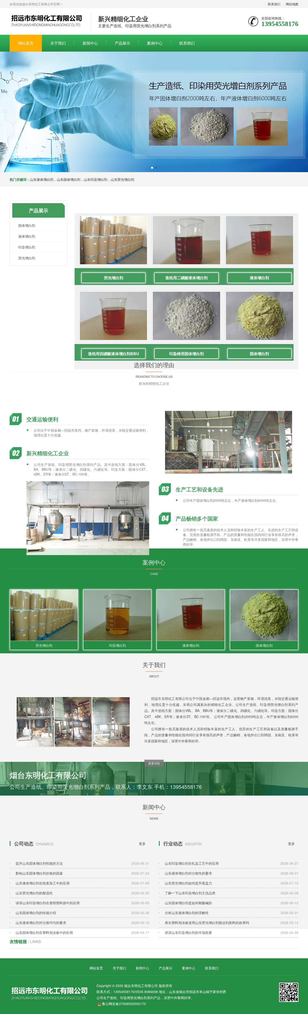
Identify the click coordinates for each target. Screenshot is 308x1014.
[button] (152, 168)
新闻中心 (90, 43)
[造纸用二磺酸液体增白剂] (186, 232)
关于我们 (58, 43)
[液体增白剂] (259, 232)
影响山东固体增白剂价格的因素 (82, 859)
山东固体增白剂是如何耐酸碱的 (231, 889)
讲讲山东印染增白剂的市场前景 (231, 919)
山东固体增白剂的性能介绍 (82, 899)
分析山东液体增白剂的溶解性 (231, 899)
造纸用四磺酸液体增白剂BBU (113, 332)
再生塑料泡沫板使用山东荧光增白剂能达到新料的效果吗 (231, 909)
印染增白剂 (26, 238)
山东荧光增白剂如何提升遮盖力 (231, 869)
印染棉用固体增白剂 (186, 332)
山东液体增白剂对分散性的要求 (231, 859)
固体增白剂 (26, 216)
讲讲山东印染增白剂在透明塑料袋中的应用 (82, 889)
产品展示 (122, 43)
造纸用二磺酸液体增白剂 (186, 256)
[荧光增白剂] (113, 232)
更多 (142, 830)
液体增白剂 (26, 227)
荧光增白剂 (26, 248)
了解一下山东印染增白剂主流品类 (231, 879)
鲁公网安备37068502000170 (124, 1003)
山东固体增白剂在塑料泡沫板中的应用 (82, 919)
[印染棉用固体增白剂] (186, 308)
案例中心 (154, 43)
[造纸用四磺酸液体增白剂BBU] (113, 308)
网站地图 (292, 4)
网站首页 (25, 43)
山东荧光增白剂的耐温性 (82, 879)
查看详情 (154, 753)
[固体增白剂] (259, 308)
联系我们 (274, 4)
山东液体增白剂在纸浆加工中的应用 (82, 869)
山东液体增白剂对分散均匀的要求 (82, 909)
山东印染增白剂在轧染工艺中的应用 (231, 849)
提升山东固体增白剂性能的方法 (82, 849)
